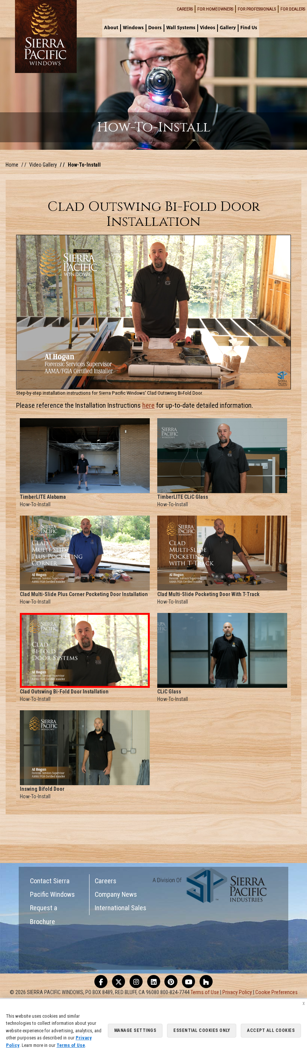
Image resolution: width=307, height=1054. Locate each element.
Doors (155, 27)
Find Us (248, 27)
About (111, 27)
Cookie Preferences (276, 992)
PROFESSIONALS (257, 9)
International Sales (120, 908)
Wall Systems (180, 27)
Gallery (228, 27)
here (148, 405)
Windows (133, 27)
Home (12, 165)
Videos (207, 27)
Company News (116, 894)
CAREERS (185, 9)
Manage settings (135, 1030)
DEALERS (292, 9)
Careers (105, 881)
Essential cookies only (201, 1030)
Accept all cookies (271, 1030)
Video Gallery (43, 165)
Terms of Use (205, 992)
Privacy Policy (237, 992)
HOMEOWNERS (215, 9)
